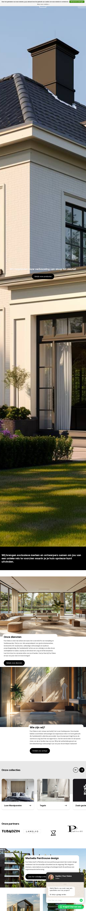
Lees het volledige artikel (37, 877)
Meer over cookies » (43, 4)
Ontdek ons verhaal (39, 751)
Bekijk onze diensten (14, 663)
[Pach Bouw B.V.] (54, 829)
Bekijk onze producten (43, 276)
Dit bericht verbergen (77, 2)
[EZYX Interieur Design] (32, 833)
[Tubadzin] (75, 831)
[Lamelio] (11, 831)
